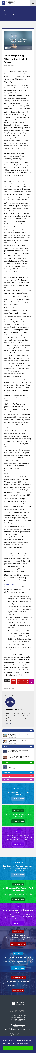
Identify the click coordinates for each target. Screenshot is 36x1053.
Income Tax (14, 681)
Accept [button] (18, 1048)
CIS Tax (27, 681)
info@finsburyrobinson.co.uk (19, 1029)
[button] (33, 3)
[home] (8, 3)
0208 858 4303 (19, 1025)
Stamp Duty (31, 681)
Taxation (7, 680)
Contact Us (10, 723)
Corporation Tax (21, 681)
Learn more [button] (24, 1043)
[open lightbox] (18, 40)
